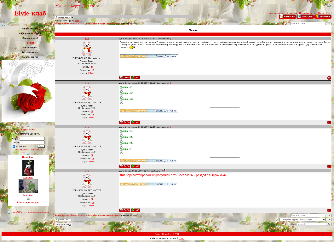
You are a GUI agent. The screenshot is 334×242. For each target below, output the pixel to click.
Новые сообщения (276, 13)
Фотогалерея (30, 47)
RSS (328, 13)
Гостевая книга (30, 52)
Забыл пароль (21, 149)
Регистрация (36, 149)
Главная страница (30, 28)
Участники (292, 13)
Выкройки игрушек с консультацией (104, 23)
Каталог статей (30, 38)
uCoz (181, 238)
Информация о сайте (30, 33)
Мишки (126, 23)
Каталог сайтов (30, 57)
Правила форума (307, 13)
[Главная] (329, 6)
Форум (30, 43)
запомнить (21, 146)
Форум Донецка (62, 23)
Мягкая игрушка (78, 23)
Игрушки (28, 177)
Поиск (321, 13)
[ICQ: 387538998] (135, 77)
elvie (77, 21)
